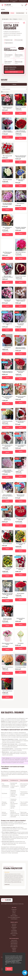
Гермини (14, 928)
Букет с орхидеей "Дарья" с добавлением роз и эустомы (7, 397)
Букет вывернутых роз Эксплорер (20, 569)
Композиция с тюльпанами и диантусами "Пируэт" (20, 228)
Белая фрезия (20, 643)
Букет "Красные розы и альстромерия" (7, 253)
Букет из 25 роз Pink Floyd (21, 252)
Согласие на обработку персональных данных (13, 960)
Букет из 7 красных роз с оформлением (21, 422)
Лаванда (14, 949)
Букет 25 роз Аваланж (7, 179)
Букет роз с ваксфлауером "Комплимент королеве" (20, 156)
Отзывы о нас (14, 909)
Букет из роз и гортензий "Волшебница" (20, 397)
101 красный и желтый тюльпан (20, 544)
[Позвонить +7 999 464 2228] (22, 5)
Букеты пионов (14, 940)
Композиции (14, 924)
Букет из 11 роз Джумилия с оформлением (20, 446)
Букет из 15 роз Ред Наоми (20, 106)
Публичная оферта (14, 915)
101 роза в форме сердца (20, 276)
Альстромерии (14, 930)
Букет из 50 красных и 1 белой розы (7, 228)
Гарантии (14, 911)
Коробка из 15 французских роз (7, 519)
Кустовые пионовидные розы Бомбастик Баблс (7, 204)
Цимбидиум (14, 948)
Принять (9, 969)
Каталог (3, 9)
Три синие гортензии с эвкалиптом (20, 180)
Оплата (14, 912)
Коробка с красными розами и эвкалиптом (7, 619)
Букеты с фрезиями (14, 946)
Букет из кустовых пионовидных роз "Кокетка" (7, 277)
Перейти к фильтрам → (14, 71)
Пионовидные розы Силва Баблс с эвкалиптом (7, 107)
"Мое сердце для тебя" (7, 155)
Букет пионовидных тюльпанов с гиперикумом (7, 131)
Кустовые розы (14, 927)
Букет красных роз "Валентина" (20, 372)
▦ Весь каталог (5, 12)
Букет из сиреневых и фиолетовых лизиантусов (7, 495)
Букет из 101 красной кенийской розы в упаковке (20, 131)
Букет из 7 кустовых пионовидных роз (20, 495)
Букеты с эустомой (14, 933)
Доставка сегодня (20, 12)
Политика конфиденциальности (14, 917)
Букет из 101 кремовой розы (7, 667)
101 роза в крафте (20, 593)
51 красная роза (7, 347)
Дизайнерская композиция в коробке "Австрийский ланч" (7, 594)
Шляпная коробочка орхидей (21, 619)
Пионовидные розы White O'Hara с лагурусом (21, 300)
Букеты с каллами (14, 945)
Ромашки (14, 935)
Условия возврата (14, 918)
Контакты (14, 914)
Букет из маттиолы (20, 203)
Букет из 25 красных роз (7, 690)
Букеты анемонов (14, 943)
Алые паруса (20, 469)
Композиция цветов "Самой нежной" (7, 644)
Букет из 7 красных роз (7, 543)
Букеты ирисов (14, 932)
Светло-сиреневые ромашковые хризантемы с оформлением (7, 471)
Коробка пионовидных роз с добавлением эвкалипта (7, 372)
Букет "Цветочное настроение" (7, 300)
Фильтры (14, 84)
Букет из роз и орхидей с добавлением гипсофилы (20, 348)
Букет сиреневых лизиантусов (20, 324)
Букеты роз (14, 925)
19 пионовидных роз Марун (20, 667)
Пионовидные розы (14, 941)
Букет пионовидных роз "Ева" (7, 324)
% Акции (12, 12)
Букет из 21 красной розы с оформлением (7, 446)
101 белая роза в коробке (7, 421)
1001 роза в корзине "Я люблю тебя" (20, 519)
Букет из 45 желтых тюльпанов (7, 569)
